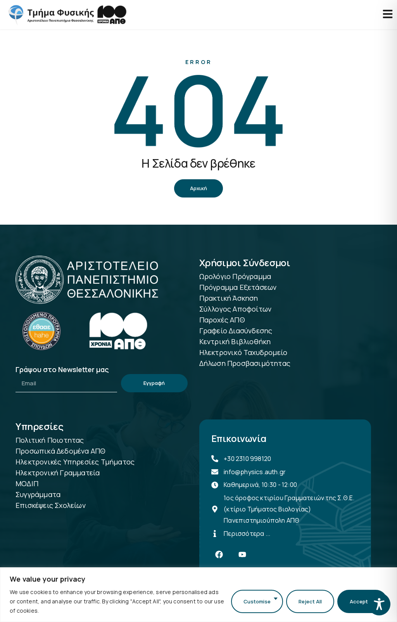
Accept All (362, 601)
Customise (257, 601)
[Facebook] (219, 554)
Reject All (310, 601)
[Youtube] (242, 554)
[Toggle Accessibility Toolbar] (379, 604)
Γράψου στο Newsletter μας (62, 370)
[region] (198, 594)
